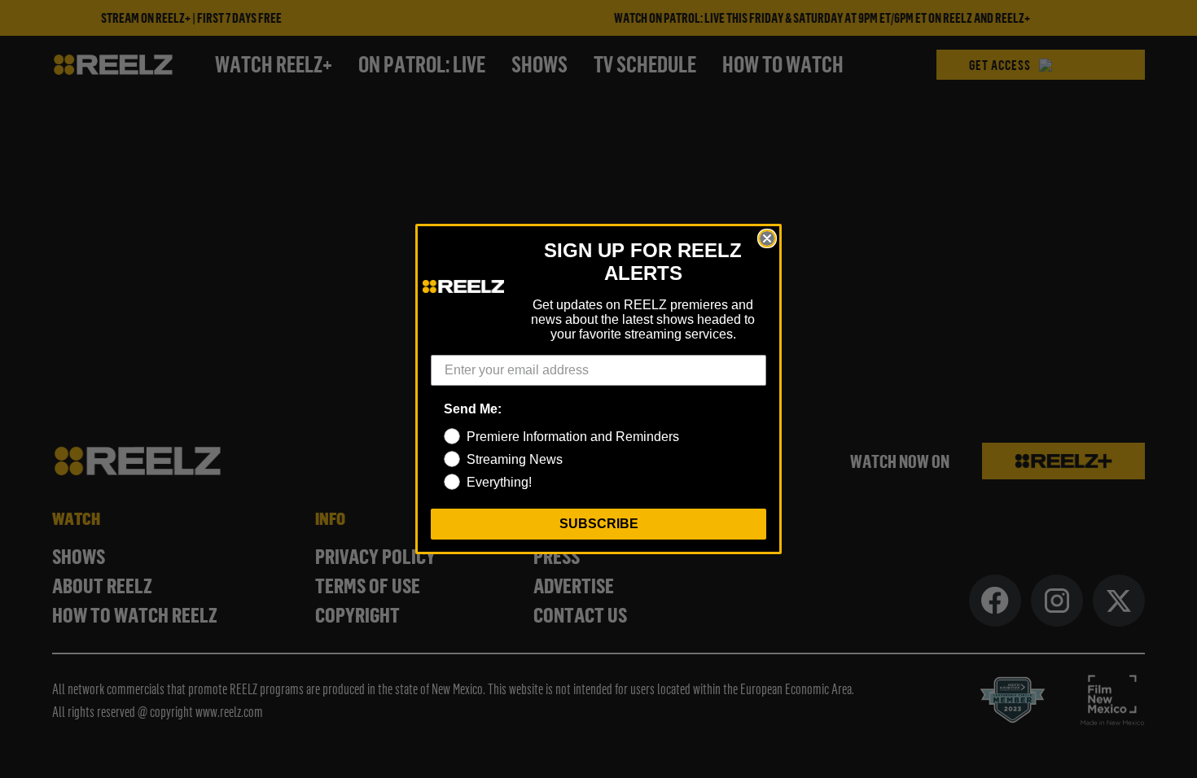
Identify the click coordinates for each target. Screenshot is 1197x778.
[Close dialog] (767, 238)
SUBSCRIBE (598, 524)
